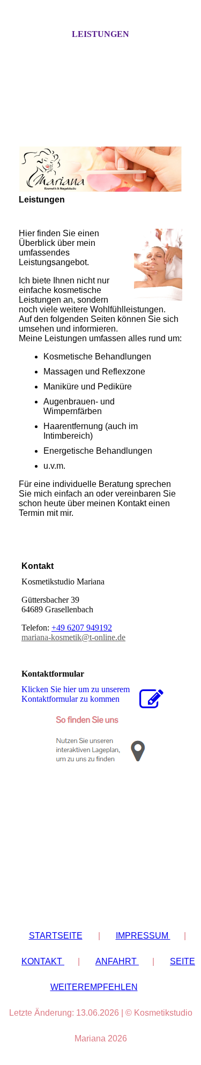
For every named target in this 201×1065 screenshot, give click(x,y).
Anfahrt (117, 961)
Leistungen (100, 34)
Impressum (143, 935)
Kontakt (42, 961)
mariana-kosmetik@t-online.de (73, 637)
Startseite (56, 935)
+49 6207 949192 (81, 627)
